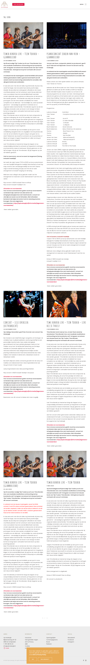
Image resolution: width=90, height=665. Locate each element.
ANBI (26, 644)
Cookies (27, 646)
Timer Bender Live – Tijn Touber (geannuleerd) (20, 484)
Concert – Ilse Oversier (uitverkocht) (16, 324)
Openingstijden (51, 638)
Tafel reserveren (18, 4)
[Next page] (47, 618)
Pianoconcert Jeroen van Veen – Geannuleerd (63, 55)
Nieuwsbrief (71, 638)
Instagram (71, 642)
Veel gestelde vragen (31, 640)
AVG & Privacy (29, 642)
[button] (83, 4)
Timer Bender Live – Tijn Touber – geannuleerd (21, 55)
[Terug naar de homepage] (4, 4)
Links (26, 648)
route (7, 648)
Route (48, 642)
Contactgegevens (52, 640)
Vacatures (28, 638)
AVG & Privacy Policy (39, 655)
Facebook (71, 640)
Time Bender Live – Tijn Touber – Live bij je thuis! (66, 324)
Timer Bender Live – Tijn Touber (63, 482)
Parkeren (49, 644)
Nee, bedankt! (45, 659)
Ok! (33, 659)
